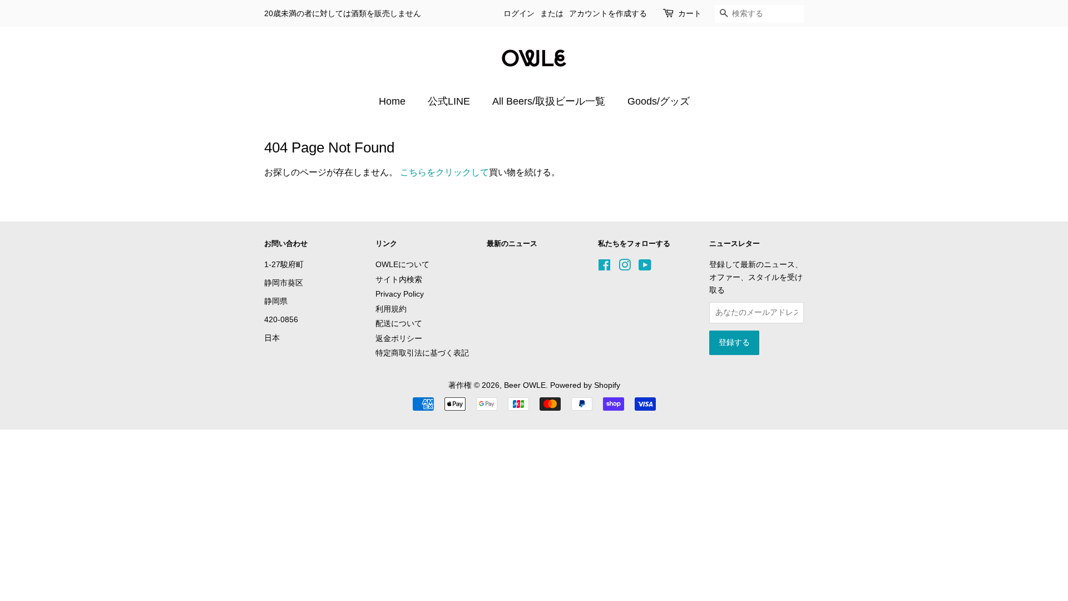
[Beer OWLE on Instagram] (625, 267)
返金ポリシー (398, 338)
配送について (398, 323)
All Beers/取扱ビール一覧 (548, 101)
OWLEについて (402, 264)
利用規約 (391, 309)
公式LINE (449, 101)
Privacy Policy (399, 294)
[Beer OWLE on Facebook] (604, 267)
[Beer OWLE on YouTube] (645, 267)
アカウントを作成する (608, 13)
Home (392, 101)
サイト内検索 (398, 279)
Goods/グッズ (658, 101)
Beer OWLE (525, 385)
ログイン (519, 13)
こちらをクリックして (444, 172)
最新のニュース (512, 243)
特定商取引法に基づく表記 (422, 353)
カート (689, 13)
